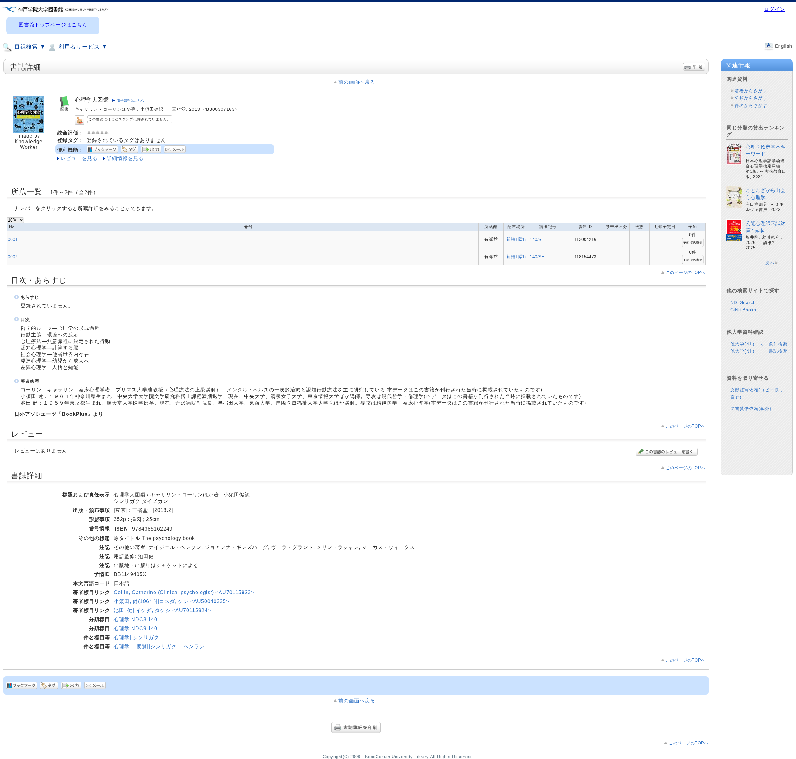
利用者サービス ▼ (82, 47)
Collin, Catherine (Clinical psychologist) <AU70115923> (184, 592)
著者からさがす (751, 90)
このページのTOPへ (686, 272)
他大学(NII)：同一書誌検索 (758, 351)
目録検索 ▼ (29, 47)
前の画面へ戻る (356, 82)
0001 (13, 239)
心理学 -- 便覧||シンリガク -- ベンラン (159, 646)
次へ (770, 262)
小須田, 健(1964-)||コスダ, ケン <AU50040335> (171, 601)
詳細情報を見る (125, 158)
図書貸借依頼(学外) (750, 408)
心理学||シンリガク (136, 637)
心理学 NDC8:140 (135, 619)
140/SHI (538, 239)
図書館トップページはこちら (53, 24)
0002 (13, 256)
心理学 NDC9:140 (135, 628)
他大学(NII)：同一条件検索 (758, 343)
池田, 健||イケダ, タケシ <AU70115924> (162, 610)
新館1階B (516, 239)
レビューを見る (79, 158)
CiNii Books (743, 309)
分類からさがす (751, 98)
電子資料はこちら (130, 100)
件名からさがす (751, 105)
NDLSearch (743, 302)
